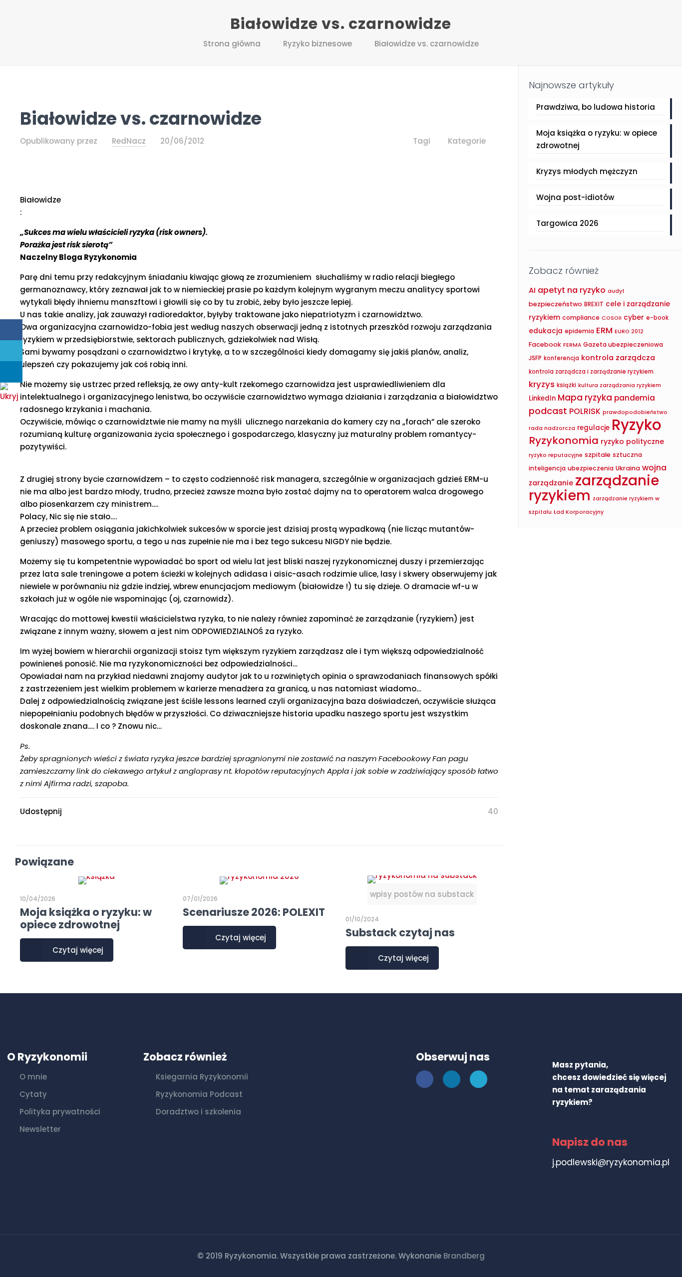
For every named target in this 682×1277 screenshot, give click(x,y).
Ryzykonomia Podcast (199, 1094)
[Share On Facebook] (11, 330)
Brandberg (464, 1256)
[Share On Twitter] (11, 351)
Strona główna (232, 43)
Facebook (545, 344)
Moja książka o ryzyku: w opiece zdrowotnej (86, 918)
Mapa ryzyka (585, 398)
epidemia (579, 331)
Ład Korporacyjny (579, 512)
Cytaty (33, 1094)
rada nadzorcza (552, 428)
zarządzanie (551, 483)
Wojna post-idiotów (575, 197)
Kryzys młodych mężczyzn (587, 171)
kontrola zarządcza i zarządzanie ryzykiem (591, 372)
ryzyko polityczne (632, 441)
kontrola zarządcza (618, 358)
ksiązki (566, 385)
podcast (548, 411)
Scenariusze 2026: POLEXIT (254, 912)
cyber (634, 317)
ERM (604, 330)
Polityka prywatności (59, 1111)
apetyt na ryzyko (572, 290)
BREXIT (594, 304)
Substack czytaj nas (400, 932)
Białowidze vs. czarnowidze (426, 43)
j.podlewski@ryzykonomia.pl (611, 1162)
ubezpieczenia (591, 468)
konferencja (561, 358)
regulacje (593, 427)
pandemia (634, 398)
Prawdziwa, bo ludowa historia (595, 107)
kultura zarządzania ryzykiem (619, 385)
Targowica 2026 (567, 223)
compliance (581, 317)
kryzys (542, 384)
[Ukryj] (12, 396)
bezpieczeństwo (555, 304)
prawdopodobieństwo (635, 412)
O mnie (33, 1076)
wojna (654, 467)
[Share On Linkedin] (11, 372)
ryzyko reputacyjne (556, 455)
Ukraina (628, 468)
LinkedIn (542, 398)
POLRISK (585, 411)
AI (532, 290)
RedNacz (129, 141)
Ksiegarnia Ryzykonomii (202, 1076)
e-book (657, 318)
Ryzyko (637, 425)
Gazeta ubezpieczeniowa (623, 344)
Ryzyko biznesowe (317, 43)
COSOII (612, 318)
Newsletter (40, 1129)
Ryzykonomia (564, 440)
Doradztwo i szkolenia (198, 1111)
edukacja (546, 331)
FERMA (572, 345)
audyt (616, 291)
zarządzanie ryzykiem (594, 488)
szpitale (598, 454)
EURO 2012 (629, 331)
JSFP (535, 358)
